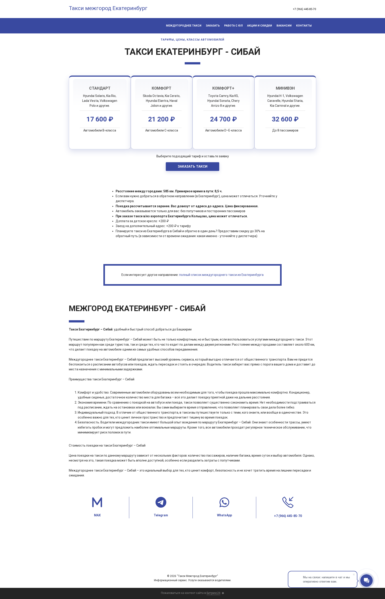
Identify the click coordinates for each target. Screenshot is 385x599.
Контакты (304, 25)
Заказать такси (192, 166)
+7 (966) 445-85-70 (304, 9)
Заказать (213, 25)
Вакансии (284, 25)
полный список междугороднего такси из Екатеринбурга (221, 275)
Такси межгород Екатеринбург (108, 8)
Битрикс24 (213, 593)
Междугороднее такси (183, 25)
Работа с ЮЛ (233, 25)
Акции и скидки (259, 25)
